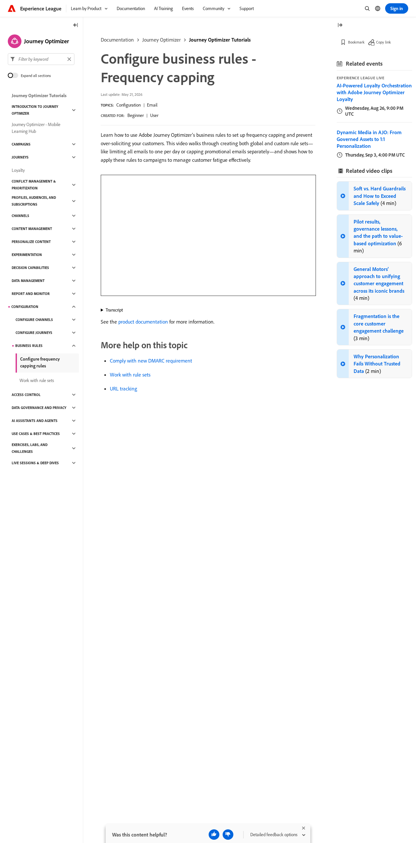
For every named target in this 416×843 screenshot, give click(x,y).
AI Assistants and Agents (35, 420)
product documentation (143, 321)
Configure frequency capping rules (40, 362)
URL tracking (123, 388)
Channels (20, 215)
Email (152, 105)
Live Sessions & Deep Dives (35, 463)
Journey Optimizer (161, 39)
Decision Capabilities (30, 267)
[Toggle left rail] (76, 25)
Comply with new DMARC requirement (151, 360)
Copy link (383, 42)
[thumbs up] (214, 834)
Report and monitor (31, 293)
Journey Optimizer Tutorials (220, 39)
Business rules (29, 345)
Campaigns (21, 144)
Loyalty (18, 170)
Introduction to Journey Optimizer (35, 110)
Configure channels (34, 319)
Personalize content (31, 241)
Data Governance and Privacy (39, 407)
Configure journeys (34, 332)
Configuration (128, 105)
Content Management (32, 228)
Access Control (26, 394)
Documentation (117, 39)
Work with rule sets (130, 374)
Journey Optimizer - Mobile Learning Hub (36, 127)
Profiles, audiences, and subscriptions (34, 201)
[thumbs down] (228, 834)
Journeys (20, 157)
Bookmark (356, 42)
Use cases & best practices (36, 433)
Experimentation (27, 254)
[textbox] (41, 59)
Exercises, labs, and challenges (29, 448)
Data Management (28, 280)
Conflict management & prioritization (34, 184)
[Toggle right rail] (340, 25)
